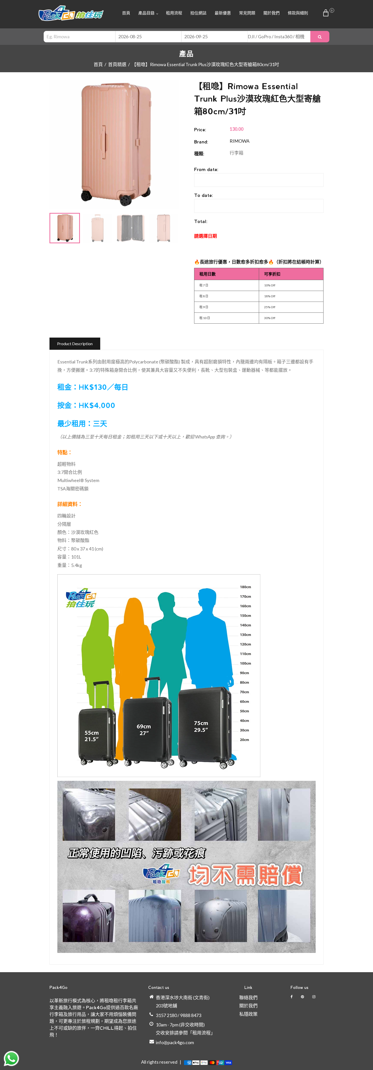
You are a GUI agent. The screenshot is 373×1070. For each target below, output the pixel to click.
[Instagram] (314, 996)
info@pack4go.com (175, 1042)
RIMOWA (239, 141)
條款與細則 (298, 12)
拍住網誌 (198, 12)
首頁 (126, 12)
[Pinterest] (303, 996)
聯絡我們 (248, 997)
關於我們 (271, 12)
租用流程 (174, 12)
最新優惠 (223, 12)
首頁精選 (117, 64)
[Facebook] (292, 996)
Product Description (75, 343)
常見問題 (247, 12)
